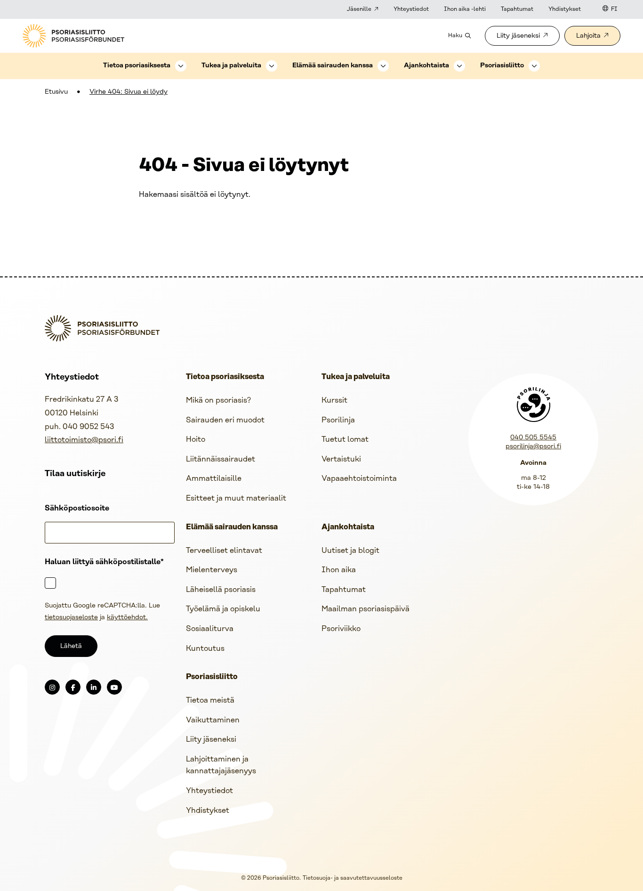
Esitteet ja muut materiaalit (236, 498)
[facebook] (72, 687)
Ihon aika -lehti (465, 9)
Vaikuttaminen (213, 720)
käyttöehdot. (127, 617)
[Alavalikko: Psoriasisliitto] (534, 66)
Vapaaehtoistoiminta (359, 479)
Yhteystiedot (411, 9)
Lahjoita (588, 36)
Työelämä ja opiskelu (223, 609)
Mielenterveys (211, 570)
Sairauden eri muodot (225, 420)
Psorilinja (338, 420)
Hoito (195, 440)
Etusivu (56, 92)
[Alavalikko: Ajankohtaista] (459, 66)
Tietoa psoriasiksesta (136, 65)
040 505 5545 (533, 437)
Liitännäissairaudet (220, 459)
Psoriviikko (341, 629)
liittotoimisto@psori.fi (84, 440)
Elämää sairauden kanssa (332, 65)
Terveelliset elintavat (224, 551)
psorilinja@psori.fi (533, 446)
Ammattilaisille (213, 479)
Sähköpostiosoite (77, 508)
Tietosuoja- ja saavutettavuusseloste (352, 878)
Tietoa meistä (210, 701)
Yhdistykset (564, 9)
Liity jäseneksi (518, 36)
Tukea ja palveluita (231, 65)
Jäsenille (359, 9)
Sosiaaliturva (209, 629)
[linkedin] (93, 687)
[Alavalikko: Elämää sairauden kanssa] (383, 66)
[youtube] (114, 687)
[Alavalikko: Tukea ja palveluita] (271, 66)
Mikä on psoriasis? (218, 401)
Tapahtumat (517, 9)
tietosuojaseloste (71, 617)
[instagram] (52, 687)
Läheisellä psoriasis (221, 590)
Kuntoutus (205, 649)
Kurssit (334, 401)
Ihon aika (339, 570)
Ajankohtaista (426, 65)
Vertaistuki (341, 459)
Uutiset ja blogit (350, 551)
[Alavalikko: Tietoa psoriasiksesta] (180, 66)
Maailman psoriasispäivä (366, 609)
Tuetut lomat (345, 440)
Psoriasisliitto (502, 65)
